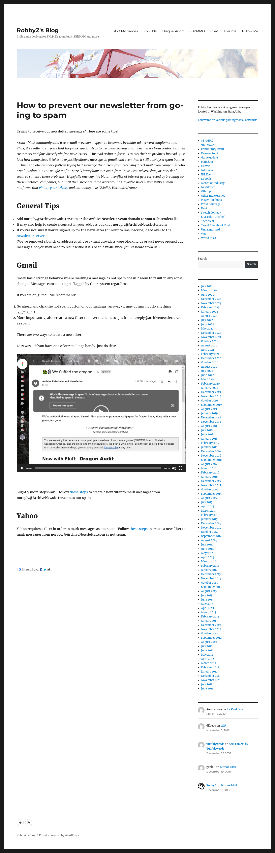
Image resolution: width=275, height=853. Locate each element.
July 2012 (207, 646)
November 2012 (211, 629)
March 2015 (208, 510)
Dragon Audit (173, 31)
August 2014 (209, 540)
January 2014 (209, 570)
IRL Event (207, 174)
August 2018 (209, 426)
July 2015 (207, 502)
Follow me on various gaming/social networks (227, 120)
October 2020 (209, 362)
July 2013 (206, 595)
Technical (207, 221)
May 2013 (207, 604)
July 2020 (207, 371)
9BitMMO (207, 145)
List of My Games (124, 31)
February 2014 (210, 565)
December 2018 (211, 417)
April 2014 (207, 557)
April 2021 (207, 349)
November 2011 (211, 680)
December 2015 (211, 481)
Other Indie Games (213, 195)
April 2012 (207, 659)
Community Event (212, 149)
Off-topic (207, 191)
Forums (230, 31)
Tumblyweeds (215, 744)
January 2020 (209, 388)
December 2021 (211, 333)
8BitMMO (197, 31)
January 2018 (209, 438)
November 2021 (211, 337)
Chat (214, 31)
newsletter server (30, 236)
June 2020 (207, 375)
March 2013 (208, 612)
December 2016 (211, 451)
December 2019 (211, 392)
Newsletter (208, 187)
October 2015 (209, 489)
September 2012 (211, 637)
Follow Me (250, 31)
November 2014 (211, 527)
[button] (101, 413)
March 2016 (208, 468)
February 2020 (210, 383)
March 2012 (208, 663)
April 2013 (207, 608)
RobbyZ (211, 785)
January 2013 (209, 621)
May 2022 (207, 328)
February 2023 (210, 307)
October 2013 (209, 582)
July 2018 (207, 430)
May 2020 (207, 379)
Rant (204, 208)
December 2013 (211, 574)
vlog (204, 234)
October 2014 (209, 532)
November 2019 (211, 396)
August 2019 (209, 409)
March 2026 (209, 290)
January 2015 (209, 519)
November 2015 (211, 485)
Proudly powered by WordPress (59, 835)
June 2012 (207, 650)
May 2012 (207, 654)
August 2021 (209, 345)
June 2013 (207, 599)
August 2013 (209, 591)
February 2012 (210, 667)
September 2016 (211, 460)
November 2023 (211, 303)
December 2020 (211, 358)
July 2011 (206, 684)
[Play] (22, 468)
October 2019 (209, 400)
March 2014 (208, 561)
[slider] (98, 468)
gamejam (207, 162)
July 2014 (207, 544)
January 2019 (209, 413)
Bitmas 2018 (228, 767)
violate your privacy (53, 188)
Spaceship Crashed (213, 217)
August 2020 (209, 366)
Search (202, 258)
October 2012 (209, 633)
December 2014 (211, 523)
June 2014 (207, 549)
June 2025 (207, 294)
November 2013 (211, 578)
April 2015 (207, 506)
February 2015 (210, 515)
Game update (209, 157)
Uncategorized (210, 229)
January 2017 (209, 447)
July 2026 (207, 286)
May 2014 (207, 553)
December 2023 (211, 299)
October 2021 (209, 341)
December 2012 (211, 625)
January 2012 (209, 671)
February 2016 (210, 472)
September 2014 (211, 536)
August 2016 (209, 464)
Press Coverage (210, 204)
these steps (79, 492)
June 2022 (207, 324)
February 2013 (210, 616)
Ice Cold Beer (235, 709)
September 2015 (211, 493)
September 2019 (211, 405)
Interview (207, 170)
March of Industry (212, 183)
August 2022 (209, 316)
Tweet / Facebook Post (215, 225)
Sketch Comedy (211, 212)
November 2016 (211, 455)
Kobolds (150, 31)
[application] (101, 413)
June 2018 (207, 434)
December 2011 (210, 676)
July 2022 (207, 320)
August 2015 (209, 498)
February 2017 (210, 443)
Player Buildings (211, 200)
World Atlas (208, 238)
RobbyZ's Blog (38, 30)
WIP (223, 725)
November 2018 (211, 421)
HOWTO (206, 166)
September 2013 (211, 587)
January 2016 (209, 477)
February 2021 (210, 354)
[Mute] (174, 468)
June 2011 (207, 688)
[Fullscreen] (181, 468)
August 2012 (209, 642)
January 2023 (209, 311)
